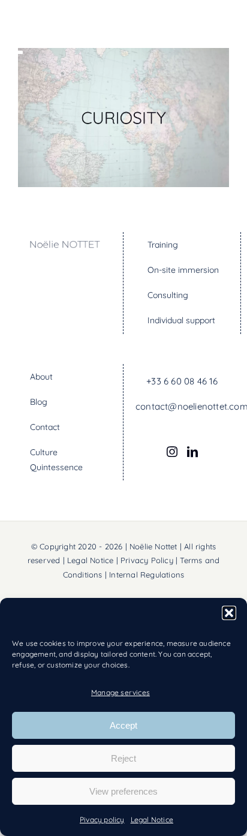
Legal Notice (152, 819)
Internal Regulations (146, 574)
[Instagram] (172, 451)
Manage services (120, 692)
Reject (123, 758)
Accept (123, 725)
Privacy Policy (147, 560)
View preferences (123, 791)
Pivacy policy (102, 819)
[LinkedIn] (192, 451)
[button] (229, 613)
